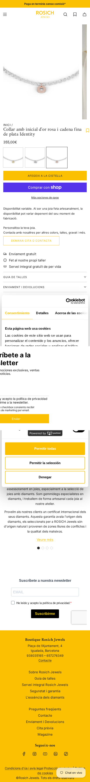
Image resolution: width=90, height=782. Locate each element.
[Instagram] (34, 754)
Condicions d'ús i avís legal (24, 768)
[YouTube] (45, 754)
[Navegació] (5, 14)
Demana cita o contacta (31, 240)
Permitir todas (45, 448)
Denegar (45, 477)
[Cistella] (84, 14)
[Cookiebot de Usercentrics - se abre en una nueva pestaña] (66, 301)
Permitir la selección (45, 463)
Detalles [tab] (42, 313)
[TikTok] (66, 754)
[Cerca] (65, 14)
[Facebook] (24, 754)
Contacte (45, 660)
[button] (38, 548)
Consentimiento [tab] (17, 313)
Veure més (45, 540)
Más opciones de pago (45, 197)
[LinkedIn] (55, 754)
